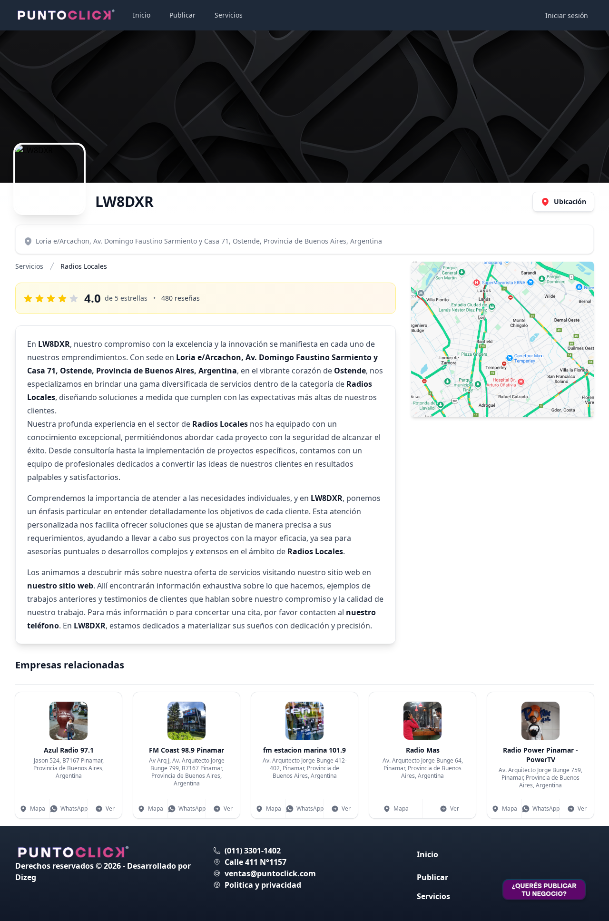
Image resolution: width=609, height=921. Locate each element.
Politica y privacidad (263, 885)
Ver (110, 808)
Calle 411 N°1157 (255, 862)
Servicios (229, 15)
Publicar (182, 15)
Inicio (141, 15)
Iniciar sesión (566, 15)
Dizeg (25, 877)
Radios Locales (83, 266)
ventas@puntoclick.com (270, 873)
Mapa (37, 808)
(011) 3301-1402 (253, 850)
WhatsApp (74, 808)
